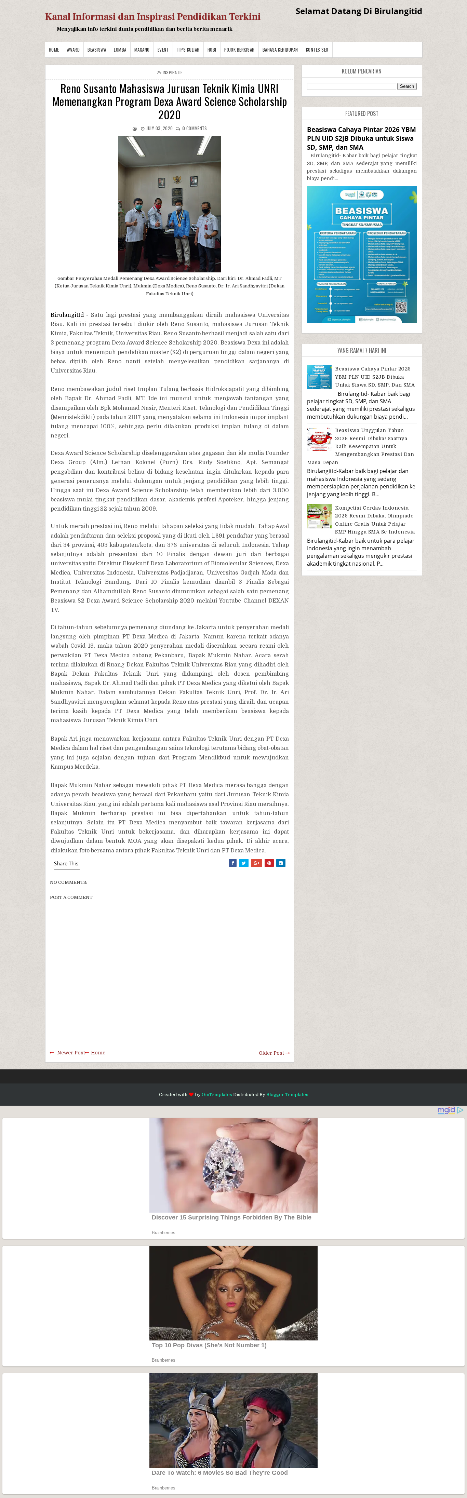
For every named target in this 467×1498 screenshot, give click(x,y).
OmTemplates (217, 1094)
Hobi (212, 49)
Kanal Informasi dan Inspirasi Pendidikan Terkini (153, 17)
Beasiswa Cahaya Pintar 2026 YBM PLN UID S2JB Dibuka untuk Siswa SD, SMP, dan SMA (361, 138)
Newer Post (71, 1052)
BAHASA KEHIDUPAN (280, 49)
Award (73, 49)
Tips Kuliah (188, 49)
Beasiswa (97, 49)
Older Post (271, 1053)
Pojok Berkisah (239, 49)
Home (54, 49)
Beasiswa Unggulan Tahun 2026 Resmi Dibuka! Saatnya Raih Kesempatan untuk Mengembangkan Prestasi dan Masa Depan (360, 446)
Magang (142, 49)
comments (194, 128)
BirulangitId (68, 315)
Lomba (120, 49)
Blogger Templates (287, 1094)
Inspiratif (172, 72)
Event (163, 49)
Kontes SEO (317, 49)
